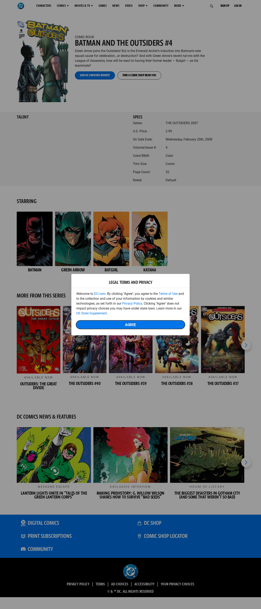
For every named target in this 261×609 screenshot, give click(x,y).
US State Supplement (91, 313)
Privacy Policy (132, 303)
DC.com (99, 293)
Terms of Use (168, 293)
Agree (130, 324)
